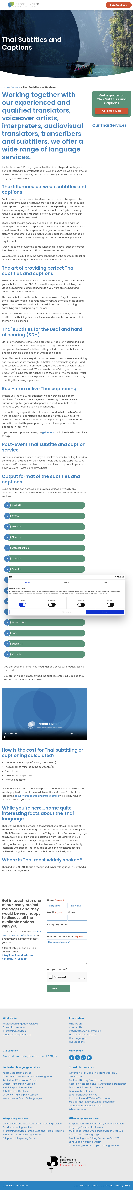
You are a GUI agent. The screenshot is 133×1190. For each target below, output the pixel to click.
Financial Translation (81, 1091)
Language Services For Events (86, 1127)
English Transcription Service (19, 1083)
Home (5, 87)
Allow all (104, 612)
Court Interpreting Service (17, 1127)
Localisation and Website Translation (90, 1098)
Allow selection (66, 612)
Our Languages (78, 1038)
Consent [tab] (27, 582)
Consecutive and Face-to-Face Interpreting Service (32, 1123)
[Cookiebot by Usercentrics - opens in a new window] (112, 577)
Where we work (77, 1109)
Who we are (75, 1023)
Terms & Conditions (102, 1185)
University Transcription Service (20, 1094)
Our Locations (77, 1041)
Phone (71, 912)
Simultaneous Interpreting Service (22, 1134)
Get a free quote (111, 110)
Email (55, 912)
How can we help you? (65, 936)
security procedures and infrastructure (37, 795)
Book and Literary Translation (85, 1080)
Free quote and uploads (82, 1034)
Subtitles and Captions (16, 1091)
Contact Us (75, 1027)
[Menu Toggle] (3, 5)
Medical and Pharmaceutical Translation (92, 1102)
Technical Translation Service (85, 1105)
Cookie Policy (81, 1185)
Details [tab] (66, 582)
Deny (28, 612)
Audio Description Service (17, 1072)
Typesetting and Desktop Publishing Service (94, 1145)
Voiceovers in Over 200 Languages (22, 1098)
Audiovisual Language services (20, 1023)
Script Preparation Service (17, 1087)
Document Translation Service (86, 1087)
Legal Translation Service (83, 1094)
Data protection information (85, 1031)
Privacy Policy (122, 1185)
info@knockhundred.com (17, 955)
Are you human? (57, 969)
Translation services (14, 1027)
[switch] (52, 605)
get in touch (49, 432)
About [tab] (105, 582)
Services (16, 87)
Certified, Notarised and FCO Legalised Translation (98, 1083)
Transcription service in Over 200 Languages (28, 1076)
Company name (57, 924)
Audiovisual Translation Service (20, 1080)
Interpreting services (14, 1031)
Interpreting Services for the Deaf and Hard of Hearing (33, 1130)
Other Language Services (17, 1034)
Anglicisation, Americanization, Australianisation (96, 1123)
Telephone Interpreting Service (20, 1138)
